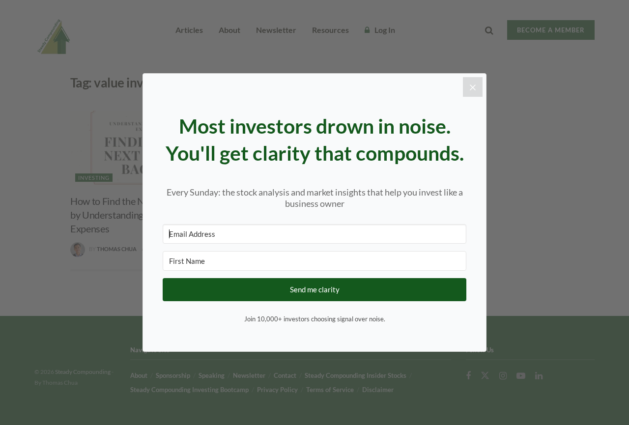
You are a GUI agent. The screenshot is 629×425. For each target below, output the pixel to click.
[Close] (473, 87)
